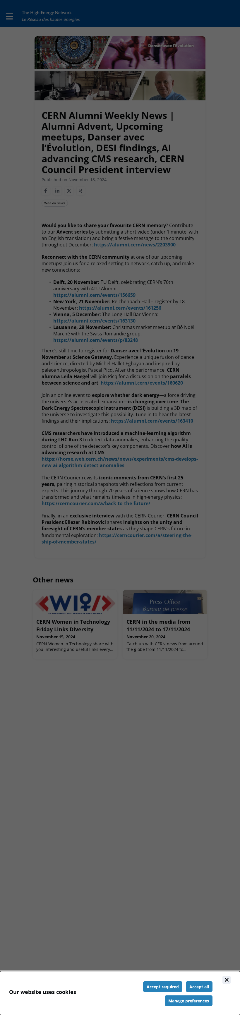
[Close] (226, 980)
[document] (120, 993)
